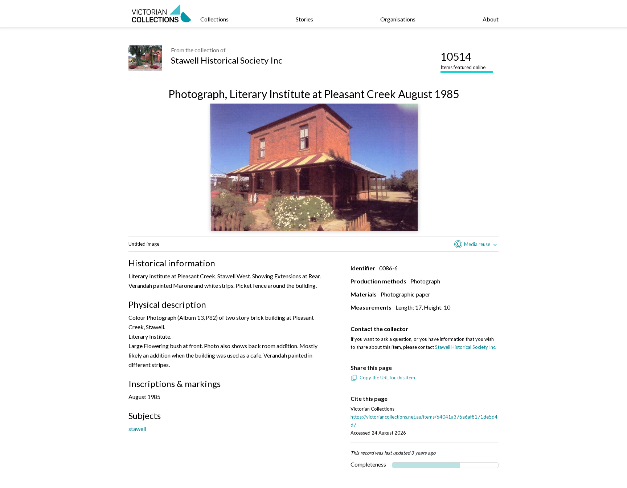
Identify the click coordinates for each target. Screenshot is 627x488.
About (491, 19)
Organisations (397, 19)
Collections (214, 19)
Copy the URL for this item (387, 377)
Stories (304, 19)
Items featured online (462, 60)
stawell (137, 428)
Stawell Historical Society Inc (226, 60)
